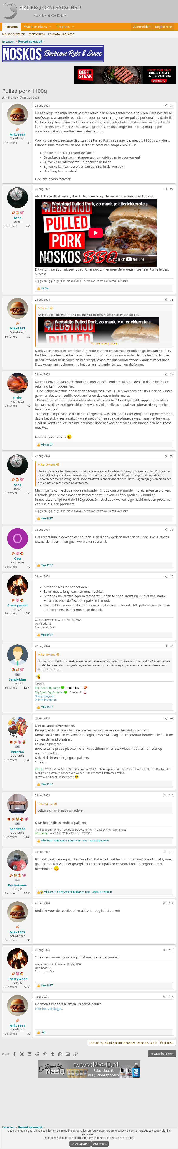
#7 (171, 576)
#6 (171, 530)
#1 (171, 105)
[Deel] (166, 105)
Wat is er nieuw (35, 26)
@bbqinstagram (44, 696)
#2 (171, 189)
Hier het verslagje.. (49, 1008)
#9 (171, 718)
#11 (171, 852)
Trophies (63, 26)
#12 (171, 903)
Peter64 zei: (45, 804)
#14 (171, 996)
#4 (171, 374)
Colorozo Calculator (61, 34)
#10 (171, 795)
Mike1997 (12, 97)
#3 (171, 299)
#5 (171, 456)
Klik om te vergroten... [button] (104, 343)
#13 (171, 950)
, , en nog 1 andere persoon (75, 840)
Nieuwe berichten (13, 34)
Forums (11, 26)
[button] (51, 27)
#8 (171, 646)
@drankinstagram (46, 700)
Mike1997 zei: (46, 465)
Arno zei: (43, 308)
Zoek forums (36, 34)
